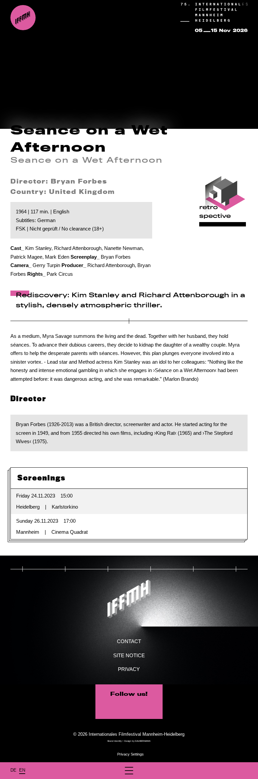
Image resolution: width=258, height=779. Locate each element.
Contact (129, 641)
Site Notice (129, 655)
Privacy (129, 669)
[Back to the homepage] (23, 17)
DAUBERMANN (142, 741)
